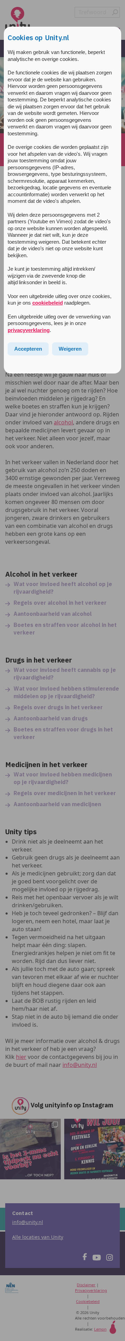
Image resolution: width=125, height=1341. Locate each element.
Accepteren (28, 349)
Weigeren (70, 349)
